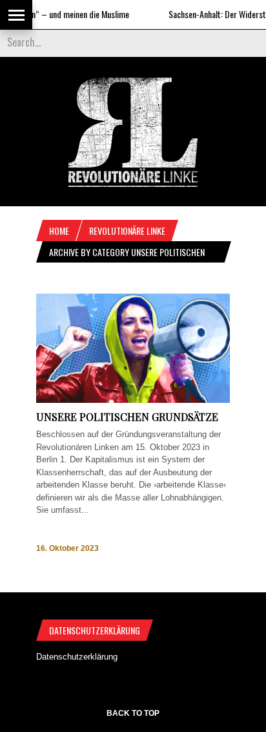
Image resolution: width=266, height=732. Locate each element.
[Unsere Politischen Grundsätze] (133, 400)
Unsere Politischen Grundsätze (127, 417)
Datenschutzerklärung (77, 657)
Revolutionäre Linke (127, 230)
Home (59, 230)
